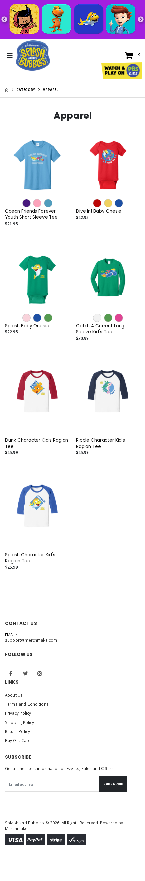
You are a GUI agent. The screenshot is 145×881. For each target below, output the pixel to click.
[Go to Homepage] (33, 55)
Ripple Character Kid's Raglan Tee (100, 443)
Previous (4, 19)
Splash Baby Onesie (27, 326)
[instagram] (40, 673)
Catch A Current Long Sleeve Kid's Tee (100, 329)
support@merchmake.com (31, 640)
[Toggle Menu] (9, 55)
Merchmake (16, 828)
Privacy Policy (18, 713)
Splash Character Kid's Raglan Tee (30, 558)
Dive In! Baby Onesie (98, 211)
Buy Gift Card (18, 740)
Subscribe (113, 784)
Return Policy (17, 731)
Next (140, 19)
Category (25, 89)
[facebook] (11, 673)
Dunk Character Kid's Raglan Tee (36, 443)
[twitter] (26, 673)
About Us (14, 695)
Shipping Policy (19, 722)
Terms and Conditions (27, 704)
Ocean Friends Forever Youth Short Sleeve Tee (31, 214)
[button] (132, 57)
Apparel (50, 89)
